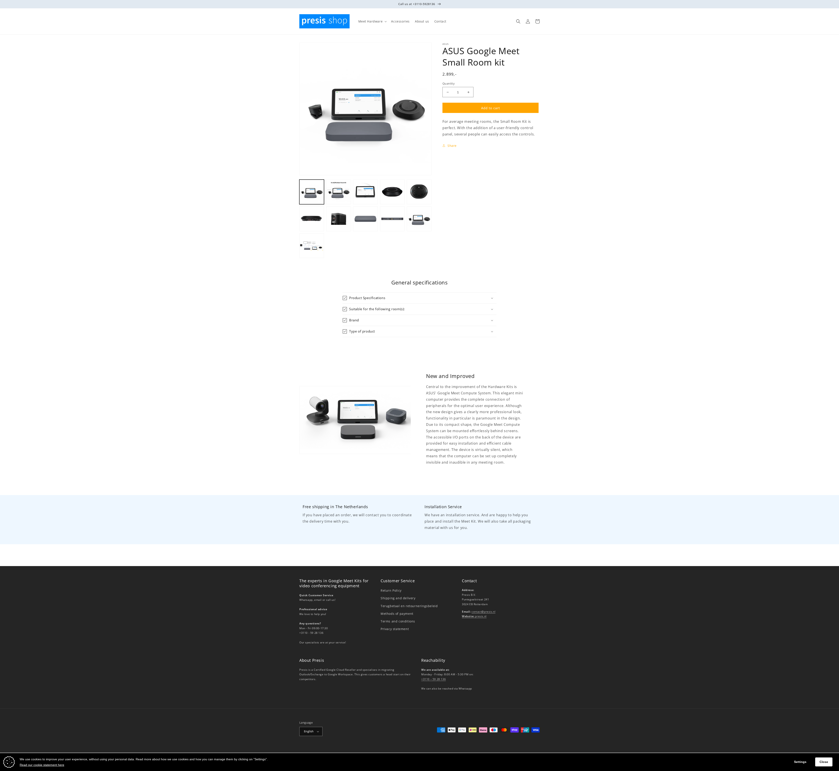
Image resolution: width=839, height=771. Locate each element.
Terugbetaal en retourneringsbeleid (409, 606)
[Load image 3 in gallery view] (365, 192)
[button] (372, 21)
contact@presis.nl (483, 611)
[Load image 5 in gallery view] (419, 192)
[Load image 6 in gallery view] (311, 218)
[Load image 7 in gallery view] (338, 218)
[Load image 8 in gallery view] (365, 218)
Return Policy (391, 590)
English (309, 731)
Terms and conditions (398, 621)
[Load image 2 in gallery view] (338, 192)
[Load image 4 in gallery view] (392, 192)
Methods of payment (397, 614)
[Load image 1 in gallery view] (311, 192)
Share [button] (452, 146)
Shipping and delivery (398, 598)
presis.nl (474, 616)
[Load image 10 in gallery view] (419, 218)
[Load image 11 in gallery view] (311, 245)
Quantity (448, 83)
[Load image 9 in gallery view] (392, 218)
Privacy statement (395, 629)
